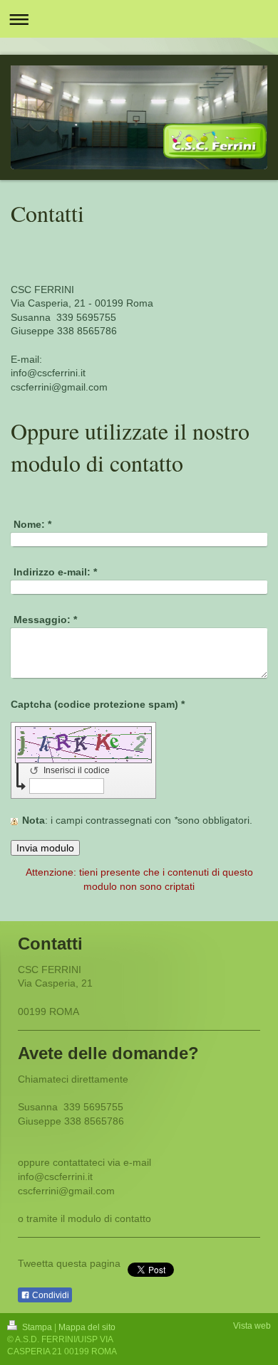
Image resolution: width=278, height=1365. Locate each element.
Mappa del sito (86, 1327)
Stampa (37, 1327)
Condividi (49, 1295)
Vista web (252, 1326)
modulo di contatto (109, 1218)
